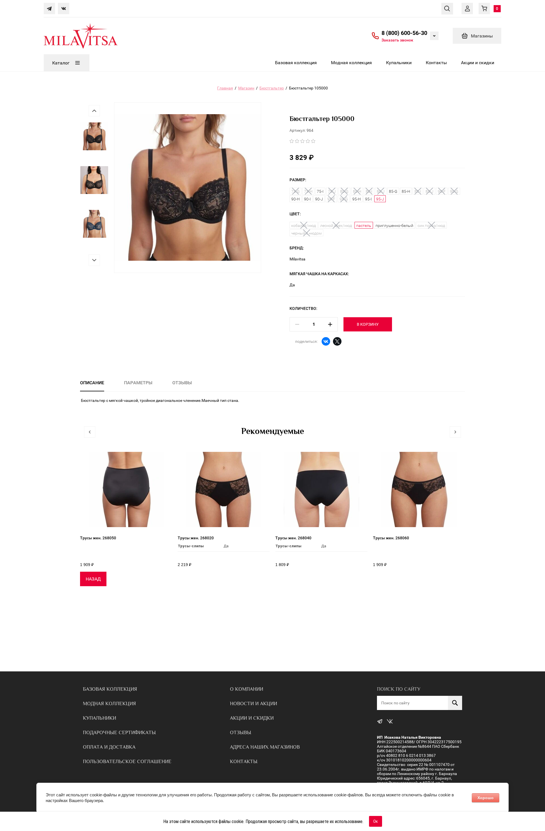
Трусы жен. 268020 (196, 538)
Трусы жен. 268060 (391, 538)
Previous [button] (94, 110)
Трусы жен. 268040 (293, 538)
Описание (92, 382)
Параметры (138, 382)
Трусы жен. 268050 (98, 538)
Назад (93, 579)
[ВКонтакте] (326, 341)
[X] (337, 341)
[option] (94, 141)
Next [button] (94, 260)
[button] (397, 40)
